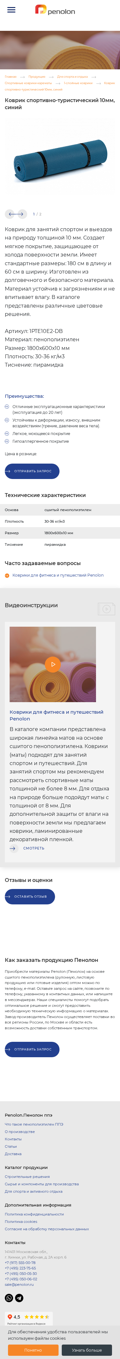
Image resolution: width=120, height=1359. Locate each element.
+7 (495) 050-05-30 (21, 1273)
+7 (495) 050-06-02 (21, 1279)
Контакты (13, 1139)
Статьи (11, 1146)
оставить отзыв (30, 896)
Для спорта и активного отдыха (33, 1191)
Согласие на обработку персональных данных (47, 1229)
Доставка (13, 1154)
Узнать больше (87, 1350)
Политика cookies (21, 1221)
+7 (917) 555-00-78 (20, 1262)
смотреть (33, 848)
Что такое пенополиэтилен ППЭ (34, 1124)
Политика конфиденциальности (34, 1214)
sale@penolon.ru (19, 1284)
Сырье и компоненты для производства (42, 1184)
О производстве (20, 1131)
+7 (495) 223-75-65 (20, 1268)
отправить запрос (33, 471)
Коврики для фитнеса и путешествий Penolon (58, 575)
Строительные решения (27, 1176)
